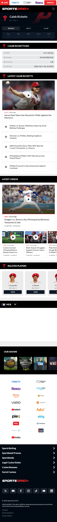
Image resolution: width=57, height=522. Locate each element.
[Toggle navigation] (53, 9)
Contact (5, 510)
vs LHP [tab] (46, 28)
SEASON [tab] (11, 28)
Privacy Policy (7, 516)
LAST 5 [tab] (28, 28)
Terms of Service (7, 513)
